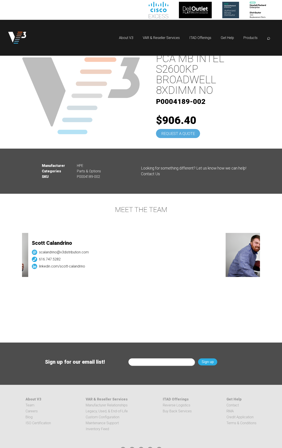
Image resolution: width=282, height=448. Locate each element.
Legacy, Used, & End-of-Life (107, 411)
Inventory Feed (97, 429)
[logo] (17, 38)
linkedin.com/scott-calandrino (59, 266)
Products (250, 38)
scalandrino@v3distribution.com (61, 252)
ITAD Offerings (200, 38)
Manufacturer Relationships (107, 405)
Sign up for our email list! (75, 362)
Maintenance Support (102, 423)
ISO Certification (38, 423)
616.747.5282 (47, 259)
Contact (232, 405)
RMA (230, 411)
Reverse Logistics (176, 405)
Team (30, 405)
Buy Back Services (177, 411)
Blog (29, 417)
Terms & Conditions (241, 423)
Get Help (227, 38)
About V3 (126, 38)
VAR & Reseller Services (161, 38)
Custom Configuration (102, 417)
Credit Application (240, 417)
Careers (32, 411)
